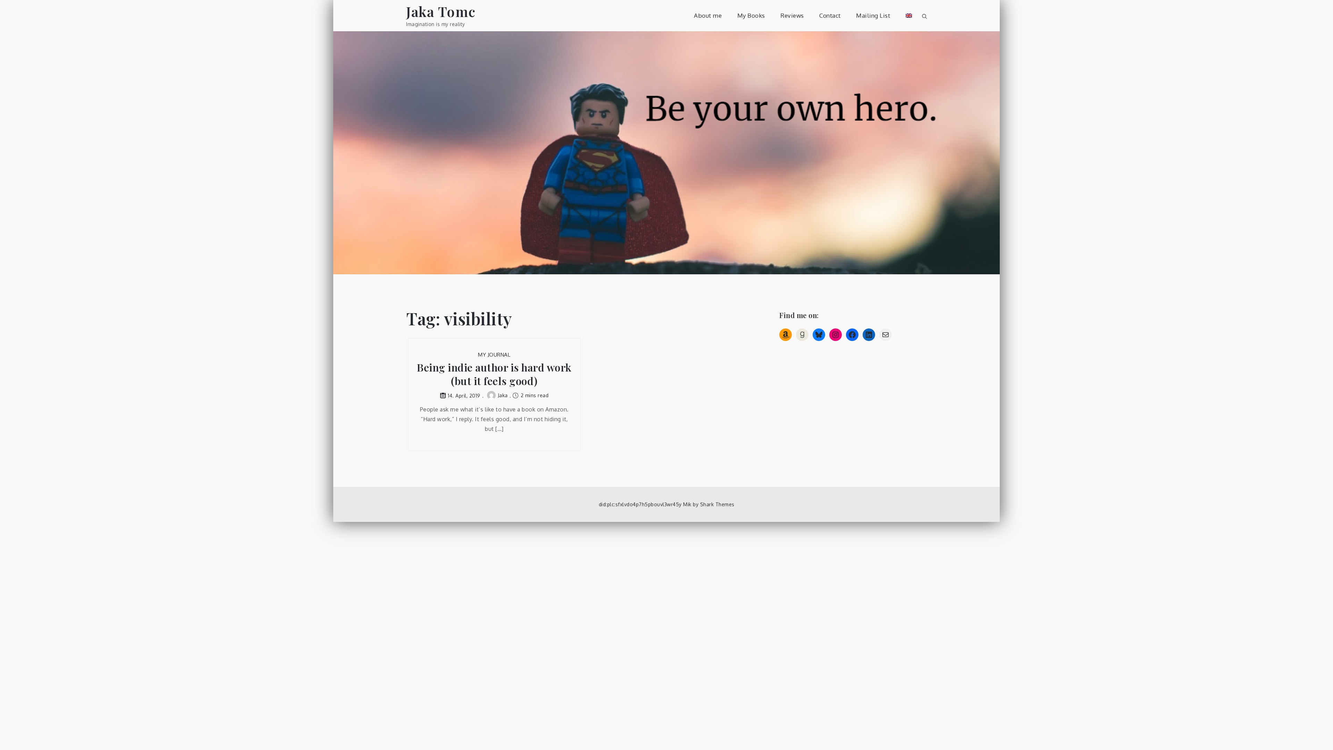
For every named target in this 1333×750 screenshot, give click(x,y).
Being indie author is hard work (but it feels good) (494, 374)
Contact (830, 15)
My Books (751, 15)
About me (708, 15)
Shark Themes (717, 504)
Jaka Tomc (441, 11)
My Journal (494, 354)
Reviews (792, 15)
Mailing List (873, 15)
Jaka (503, 395)
